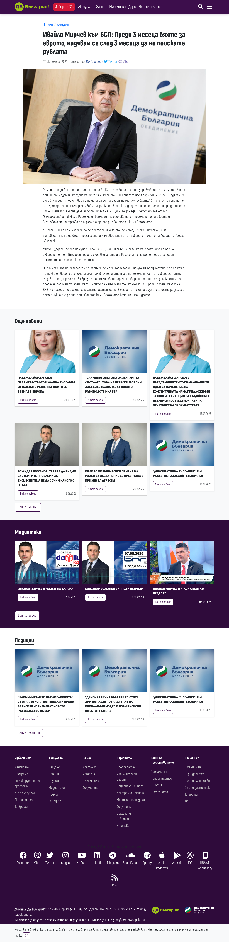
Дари (132, 6)
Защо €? (54, 767)
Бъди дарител (194, 774)
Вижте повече (28, 400)
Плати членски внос (199, 781)
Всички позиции (29, 733)
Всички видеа (27, 615)
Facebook (96, 61)
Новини (54, 774)
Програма (21, 774)
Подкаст (55, 794)
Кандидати (22, 767)
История (89, 774)
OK (26, 936)
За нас (101, 6)
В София (156, 785)
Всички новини (28, 507)
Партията (124, 758)
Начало (48, 25)
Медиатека (28, 532)
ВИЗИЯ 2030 (91, 781)
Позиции (24, 640)
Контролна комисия (130, 793)
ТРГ (187, 801)
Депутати (124, 806)
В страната (159, 792)
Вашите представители (162, 760)
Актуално (85, 6)
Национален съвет (130, 786)
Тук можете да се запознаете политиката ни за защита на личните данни (62, 920)
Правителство (161, 778)
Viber (126, 61)
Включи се (117, 6)
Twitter (113, 61)
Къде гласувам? (25, 793)
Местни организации (131, 800)
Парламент (159, 771)
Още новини (28, 321)
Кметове (123, 825)
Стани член (193, 767)
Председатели (127, 767)
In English (55, 801)
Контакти (90, 767)
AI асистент (24, 800)
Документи (90, 787)
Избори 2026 (64, 6)
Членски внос (149, 6)
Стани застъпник (197, 787)
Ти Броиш (21, 806)
